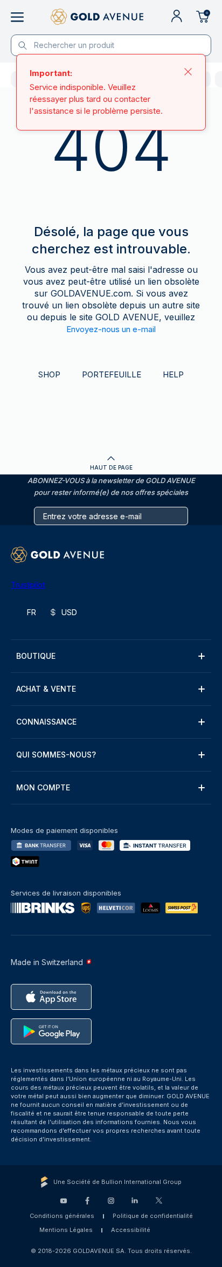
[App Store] (51, 997)
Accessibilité (130, 1230)
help (173, 374)
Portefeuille (111, 374)
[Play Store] (51, 1031)
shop (49, 374)
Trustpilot (28, 585)
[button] (111, 656)
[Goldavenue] (97, 17)
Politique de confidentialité (153, 1216)
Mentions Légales (66, 1230)
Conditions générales (62, 1216)
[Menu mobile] (17, 17)
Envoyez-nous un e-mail (111, 329)
